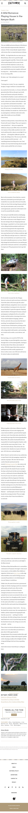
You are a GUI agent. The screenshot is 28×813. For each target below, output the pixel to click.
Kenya (10, 723)
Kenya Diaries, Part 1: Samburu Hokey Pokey (12, 701)
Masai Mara (15, 723)
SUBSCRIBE (14, 714)
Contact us (14, 778)
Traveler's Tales (5, 10)
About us (14, 763)
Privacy (14, 782)
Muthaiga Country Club (11, 464)
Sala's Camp (17, 573)
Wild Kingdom (17, 725)
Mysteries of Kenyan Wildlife (9, 697)
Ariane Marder (6, 22)
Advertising (14, 775)
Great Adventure (16, 722)
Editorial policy (14, 771)
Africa (10, 722)
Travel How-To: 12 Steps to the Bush (10, 699)
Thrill (11, 725)
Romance (7, 725)
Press (14, 767)
